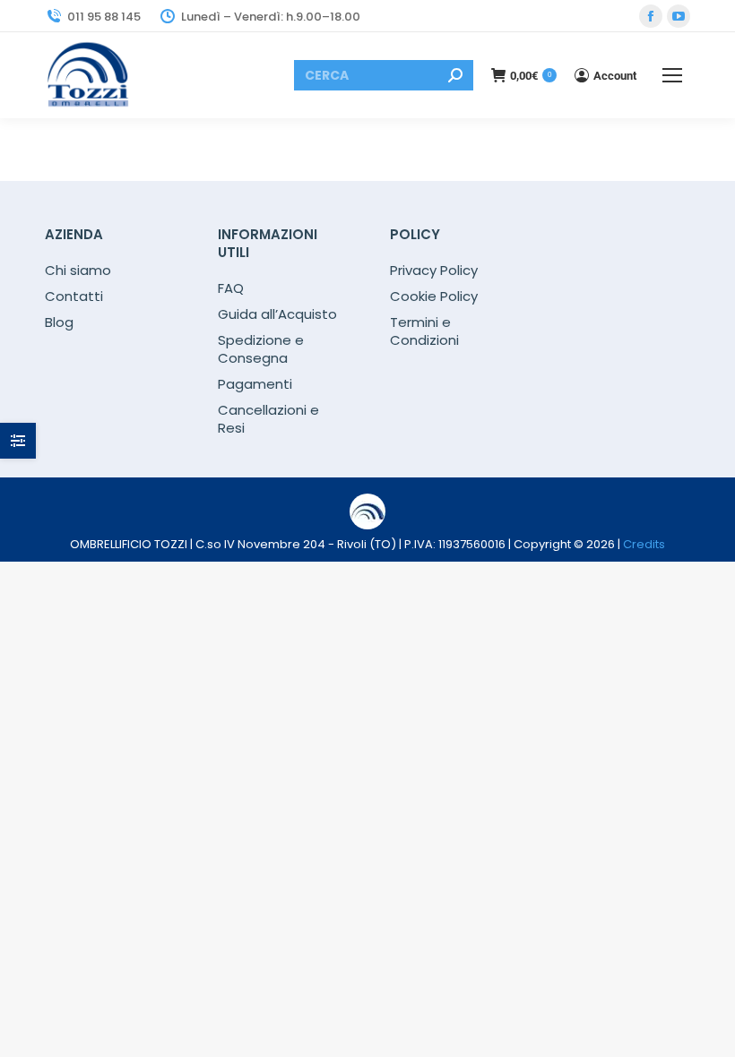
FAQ (231, 288)
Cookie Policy (434, 296)
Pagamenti (255, 384)
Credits (644, 544)
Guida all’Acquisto (277, 314)
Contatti (74, 296)
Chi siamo (78, 270)
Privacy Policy (434, 270)
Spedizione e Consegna (261, 349)
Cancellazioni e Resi (268, 419)
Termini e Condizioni (424, 331)
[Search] (455, 75)
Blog (59, 322)
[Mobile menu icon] (672, 75)
